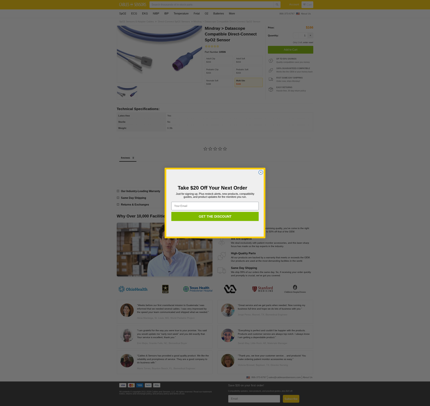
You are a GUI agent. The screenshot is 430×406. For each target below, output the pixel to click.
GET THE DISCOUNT (215, 216)
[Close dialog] (261, 172)
